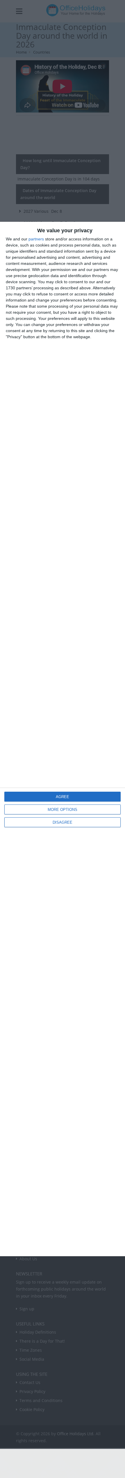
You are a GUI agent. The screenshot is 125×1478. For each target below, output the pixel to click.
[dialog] (62, 739)
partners (36, 239)
